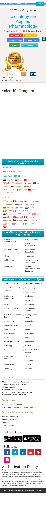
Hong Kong (31, 180)
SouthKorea (10, 189)
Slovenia (19, 220)
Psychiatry (29, 360)
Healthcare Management (30, 244)
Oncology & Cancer (11, 342)
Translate (18, 80)
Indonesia (18, 183)
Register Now (30, 35)
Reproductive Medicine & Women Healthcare (32, 268)
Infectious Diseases (11, 249)
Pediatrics (28, 346)
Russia (8, 220)
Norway (38, 214)
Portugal (19, 217)
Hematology (9, 321)
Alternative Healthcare (33, 284)
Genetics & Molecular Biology (12, 316)
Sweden (18, 223)
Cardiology (29, 296)
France (31, 204)
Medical (28, 325)
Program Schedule (31, 40)
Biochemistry (30, 288)
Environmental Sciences (30, 309)
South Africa (32, 220)
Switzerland (31, 223)
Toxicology (8, 368)
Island (27, 211)
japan (29, 183)
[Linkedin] (23, 453)
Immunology (30, 321)
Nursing (7, 337)
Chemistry (29, 300)
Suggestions (6, 422)
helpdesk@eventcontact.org (15, 389)
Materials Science (11, 325)
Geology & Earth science (31, 316)
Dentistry (7, 304)
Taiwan (34, 189)
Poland (9, 217)
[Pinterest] (38, 453)
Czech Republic (33, 201)
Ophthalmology (30, 256)
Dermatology (30, 304)
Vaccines (28, 368)
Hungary (31, 207)
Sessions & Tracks (15, 40)
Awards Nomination (29, 45)
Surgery (28, 364)
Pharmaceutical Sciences (10, 357)
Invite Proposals (8, 425)
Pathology (8, 346)
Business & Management (9, 297)
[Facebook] (7, 453)
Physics (28, 356)
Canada (9, 171)
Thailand (9, 192)
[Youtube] (30, 453)
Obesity (7, 256)
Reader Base (14, 45)
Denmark (9, 204)
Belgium (19, 201)
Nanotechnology (31, 329)
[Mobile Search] (23, 74)
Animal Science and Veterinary (12, 289)
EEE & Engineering (11, 308)
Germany (9, 207)
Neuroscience (30, 333)
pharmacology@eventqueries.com (17, 384)
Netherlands (26, 214)
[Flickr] (7, 460)
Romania (23, 189)
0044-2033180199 (15, 404)
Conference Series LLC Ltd (15, 490)
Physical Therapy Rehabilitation (31, 261)
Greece (21, 207)
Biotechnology (30, 292)
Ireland (9, 211)
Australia (9, 180)
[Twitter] (15, 453)
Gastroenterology (31, 239)
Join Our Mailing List (10, 416)
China (20, 180)
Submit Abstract (16, 35)
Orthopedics (29, 342)
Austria (9, 201)
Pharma (7, 350)
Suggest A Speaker (9, 419)
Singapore (31, 186)
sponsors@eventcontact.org (15, 395)
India (8, 183)
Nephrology (9, 333)
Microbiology (9, 329)
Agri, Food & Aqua (11, 284)
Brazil (18, 171)
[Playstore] (31, 74)
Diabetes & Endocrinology (10, 240)
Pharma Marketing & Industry (33, 351)
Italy (18, 211)
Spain (8, 223)
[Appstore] (34, 74)
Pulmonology (9, 364)
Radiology (8, 266)
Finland (21, 204)
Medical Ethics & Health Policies (31, 250)
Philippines (17, 186)
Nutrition (28, 337)
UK (7, 226)
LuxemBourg (11, 214)
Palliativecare (9, 260)
